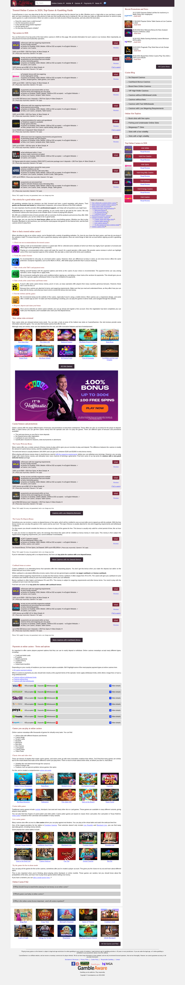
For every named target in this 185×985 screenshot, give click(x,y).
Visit (116, 43)
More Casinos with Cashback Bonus (66, 640)
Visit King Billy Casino (145, 173)
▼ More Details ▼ (43, 51)
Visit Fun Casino (145, 156)
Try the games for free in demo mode (106, 225)
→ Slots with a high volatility (137, 136)
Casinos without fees (21, 679)
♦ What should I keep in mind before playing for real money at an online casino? (40, 887)
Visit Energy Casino (145, 189)
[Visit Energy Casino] (16, 127)
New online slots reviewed (101, 206)
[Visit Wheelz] (16, 111)
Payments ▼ (89, 3)
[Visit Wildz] (16, 48)
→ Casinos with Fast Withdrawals (140, 104)
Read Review (145, 152)
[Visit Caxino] (16, 142)
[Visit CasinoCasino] (16, 188)
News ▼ (98, 3)
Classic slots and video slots (104, 219)
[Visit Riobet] (16, 544)
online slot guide (45, 770)
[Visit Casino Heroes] (16, 174)
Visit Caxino (145, 197)
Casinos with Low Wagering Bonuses (66, 513)
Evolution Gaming (50, 825)
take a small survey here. (41, 877)
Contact (118, 959)
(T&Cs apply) (116, 67)
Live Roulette (88, 825)
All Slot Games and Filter (109, 944)
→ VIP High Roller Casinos (137, 91)
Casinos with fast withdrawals (24, 681)
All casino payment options (23, 670)
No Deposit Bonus (100, 212)
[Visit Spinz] (16, 80)
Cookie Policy (95, 959)
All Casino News (164, 66)
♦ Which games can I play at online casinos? (28, 894)
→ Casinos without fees (136, 100)
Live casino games (100, 223)
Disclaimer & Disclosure (71, 959)
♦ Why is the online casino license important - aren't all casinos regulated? (38, 901)
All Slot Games (66, 366)
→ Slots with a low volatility (137, 132)
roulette (37, 809)
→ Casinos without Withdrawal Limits (141, 95)
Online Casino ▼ (58, 3)
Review (116, 48)
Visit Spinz (145, 164)
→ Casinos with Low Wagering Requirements (145, 108)
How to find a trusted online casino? (104, 205)
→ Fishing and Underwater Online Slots (142, 123)
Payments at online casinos (101, 216)
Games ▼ (79, 3)
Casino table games (101, 221)
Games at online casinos (100, 217)
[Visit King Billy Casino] (16, 95)
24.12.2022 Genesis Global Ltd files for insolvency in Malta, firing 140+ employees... (151, 14)
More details (115, 686)
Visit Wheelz (145, 181)
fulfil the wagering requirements (66, 454)
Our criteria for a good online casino (104, 203)
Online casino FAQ (98, 227)
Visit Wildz (145, 148)
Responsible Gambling (107, 959)
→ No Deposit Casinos (135, 77)
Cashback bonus (100, 214)
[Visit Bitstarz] (16, 158)
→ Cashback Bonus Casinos (138, 82)
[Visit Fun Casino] (16, 64)
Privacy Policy (85, 959)
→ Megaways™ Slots (135, 127)
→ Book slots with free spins (138, 118)
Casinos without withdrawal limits (25, 677)
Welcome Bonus (100, 210)
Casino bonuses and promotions (103, 208)
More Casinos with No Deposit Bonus (66, 559)
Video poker (16, 815)
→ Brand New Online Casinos (138, 86)
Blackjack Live (102, 825)
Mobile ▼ (69, 3)
